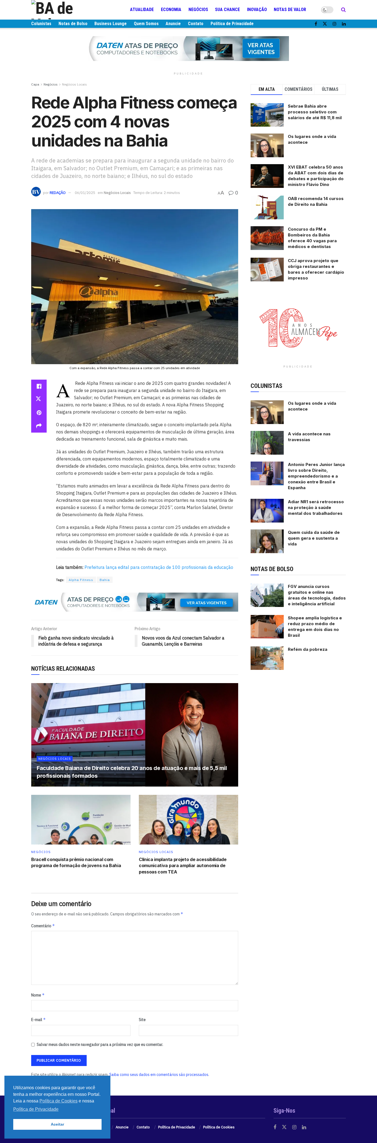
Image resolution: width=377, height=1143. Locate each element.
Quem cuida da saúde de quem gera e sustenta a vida (314, 538)
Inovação (257, 9)
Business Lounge (110, 23)
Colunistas (41, 23)
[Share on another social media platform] (39, 426)
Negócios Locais (74, 84)
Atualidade (142, 9)
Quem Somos (146, 23)
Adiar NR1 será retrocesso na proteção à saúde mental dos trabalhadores (316, 507)
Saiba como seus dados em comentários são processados (158, 1074)
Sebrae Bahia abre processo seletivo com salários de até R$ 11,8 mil (315, 111)
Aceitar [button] (57, 1124)
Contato (195, 23)
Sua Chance (227, 9)
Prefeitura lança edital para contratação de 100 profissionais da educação (158, 567)
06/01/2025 (85, 192)
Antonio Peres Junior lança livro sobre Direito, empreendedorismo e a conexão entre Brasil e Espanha (316, 476)
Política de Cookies (219, 1127)
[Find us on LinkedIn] (344, 24)
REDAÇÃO (58, 192)
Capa (35, 84)
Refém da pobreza (307, 649)
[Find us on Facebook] (316, 24)
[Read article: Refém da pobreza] (267, 658)
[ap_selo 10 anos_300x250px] (298, 327)
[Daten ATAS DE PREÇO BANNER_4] (188, 48)
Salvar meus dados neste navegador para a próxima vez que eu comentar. (100, 1044)
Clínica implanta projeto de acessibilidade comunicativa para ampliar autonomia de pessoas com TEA (183, 866)
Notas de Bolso (73, 23)
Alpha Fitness (81, 580)
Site (142, 1019)
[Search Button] (343, 10)
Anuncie (173, 23)
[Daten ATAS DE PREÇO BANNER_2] (134, 601)
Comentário (43, 925)
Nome (38, 995)
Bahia (105, 580)
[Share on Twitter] (39, 399)
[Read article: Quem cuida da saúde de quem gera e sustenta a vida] (267, 541)
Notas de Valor (290, 9)
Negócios (198, 9)
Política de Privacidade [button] (36, 1109)
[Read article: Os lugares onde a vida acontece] (267, 412)
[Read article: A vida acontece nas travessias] (267, 443)
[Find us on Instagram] (334, 24)
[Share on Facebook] (39, 386)
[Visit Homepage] (64, 9)
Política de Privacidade (232, 23)
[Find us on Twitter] (325, 24)
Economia (171, 9)
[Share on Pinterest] (39, 412)
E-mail (38, 1019)
